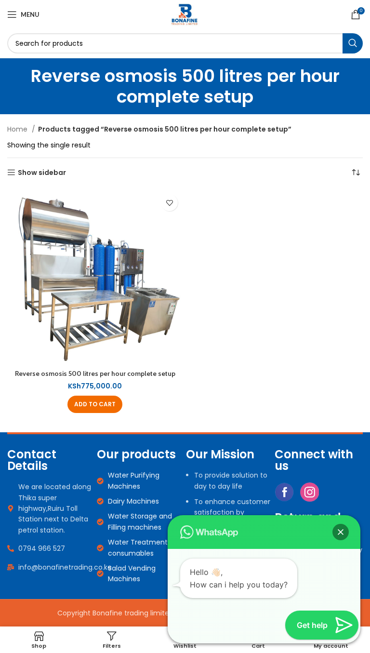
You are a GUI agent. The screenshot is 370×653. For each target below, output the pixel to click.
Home (18, 129)
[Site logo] (185, 14)
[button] (94, 404)
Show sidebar (42, 173)
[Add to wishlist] (169, 202)
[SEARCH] (353, 43)
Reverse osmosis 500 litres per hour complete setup (95, 373)
